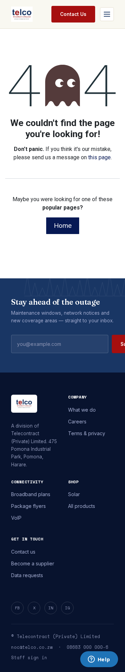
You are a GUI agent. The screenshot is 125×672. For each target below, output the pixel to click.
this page (99, 157)
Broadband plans (30, 494)
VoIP (16, 518)
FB (17, 608)
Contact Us (73, 14)
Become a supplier (32, 563)
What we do (82, 410)
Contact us (23, 552)
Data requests (27, 575)
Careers (77, 421)
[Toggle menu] (107, 14)
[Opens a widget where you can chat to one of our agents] (99, 660)
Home (63, 226)
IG (67, 608)
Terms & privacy (86, 433)
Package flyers (28, 506)
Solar (74, 494)
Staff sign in (29, 657)
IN (50, 608)
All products (81, 506)
